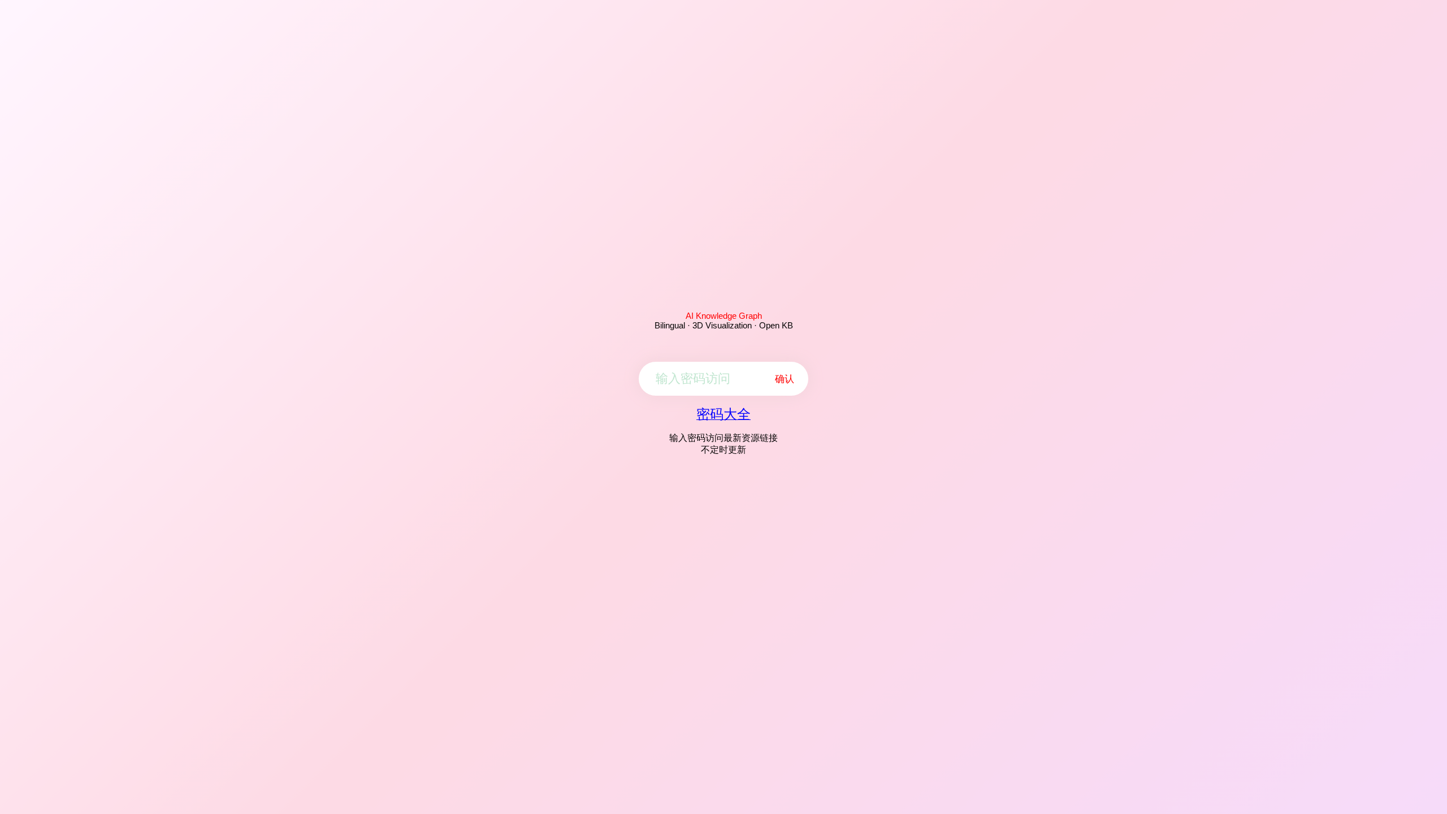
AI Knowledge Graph (724, 316)
